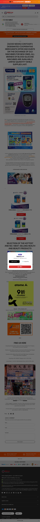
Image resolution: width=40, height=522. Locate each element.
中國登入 (20, 266)
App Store (15, 261)
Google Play (26, 261)
